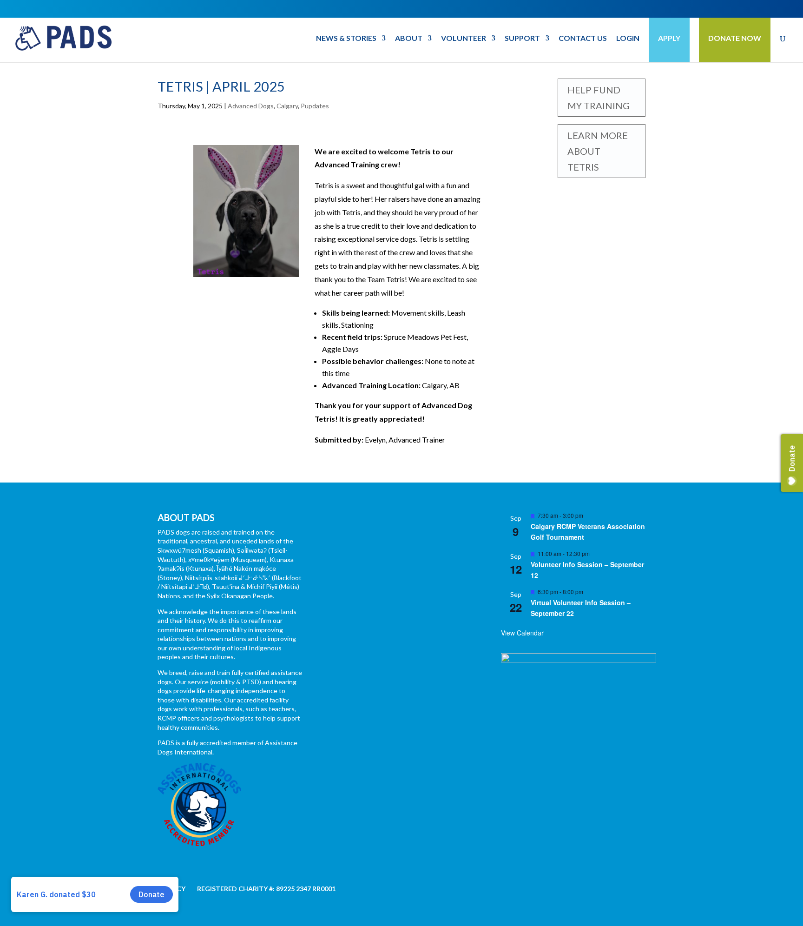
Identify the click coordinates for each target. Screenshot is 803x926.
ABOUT (408, 38)
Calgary (287, 106)
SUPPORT (522, 38)
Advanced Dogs (251, 106)
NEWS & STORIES (346, 38)
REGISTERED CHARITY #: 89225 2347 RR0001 (266, 889)
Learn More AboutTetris (597, 151)
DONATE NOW (734, 37)
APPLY (669, 37)
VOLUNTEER (463, 38)
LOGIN (627, 38)
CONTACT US (583, 38)
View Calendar (522, 632)
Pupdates (315, 106)
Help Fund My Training (598, 97)
